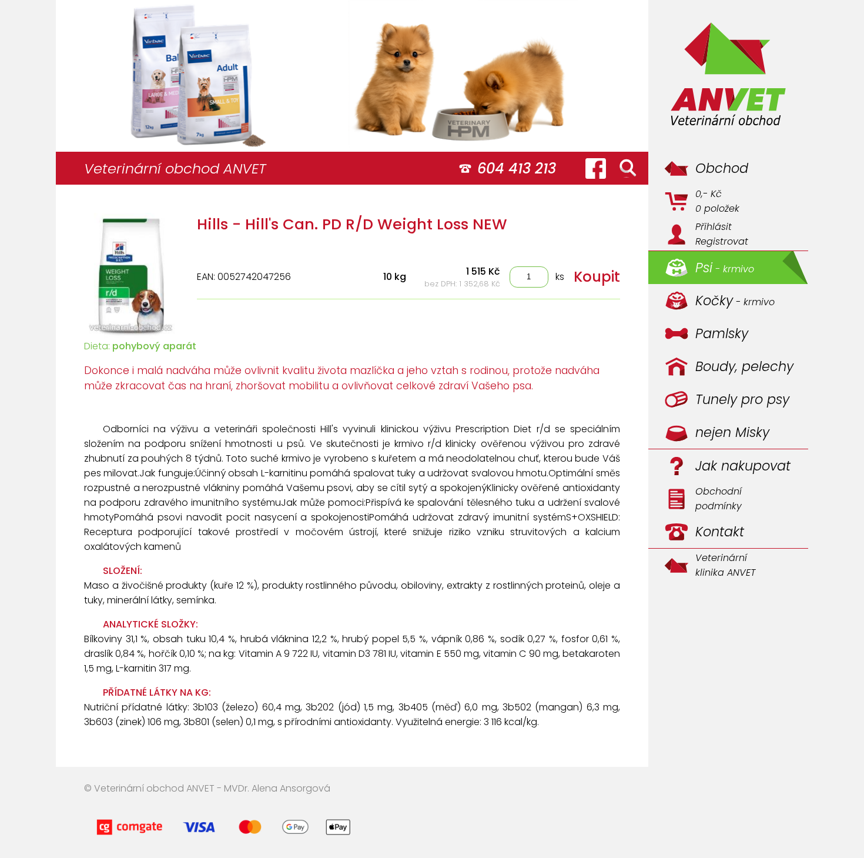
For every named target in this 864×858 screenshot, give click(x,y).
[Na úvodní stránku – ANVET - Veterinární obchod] (728, 76)
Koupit (597, 276)
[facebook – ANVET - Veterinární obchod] (595, 168)
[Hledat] (628, 168)
